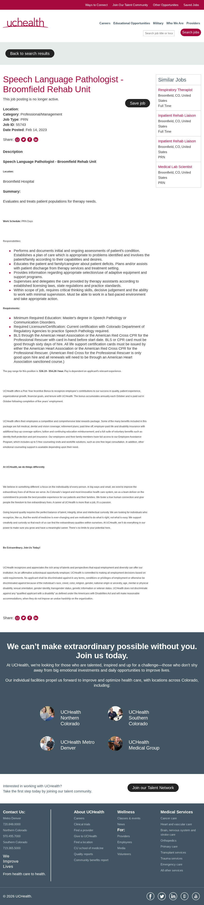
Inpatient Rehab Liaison (177, 115)
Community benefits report (91, 860)
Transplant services (173, 852)
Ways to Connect (96, 5)
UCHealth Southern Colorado (139, 717)
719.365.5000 (12, 848)
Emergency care (171, 864)
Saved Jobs (191, 5)
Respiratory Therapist (175, 90)
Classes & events (128, 818)
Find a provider (83, 830)
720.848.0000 (12, 824)
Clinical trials (82, 824)
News (121, 824)
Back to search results (30, 53)
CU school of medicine (88, 848)
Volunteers (124, 854)
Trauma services (171, 858)
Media (121, 848)
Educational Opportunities (131, 23)
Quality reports (83, 854)
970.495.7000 (12, 836)
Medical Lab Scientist (175, 167)
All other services (172, 870)
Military (158, 23)
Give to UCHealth (85, 836)
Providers (193, 23)
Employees (124, 842)
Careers (104, 23)
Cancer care (169, 818)
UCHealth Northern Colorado (71, 717)
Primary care (169, 846)
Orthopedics (169, 840)
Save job (137, 103)
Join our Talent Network (153, 788)
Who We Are (174, 23)
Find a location (83, 842)
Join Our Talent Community (130, 5)
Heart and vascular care (176, 824)
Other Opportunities (165, 5)
